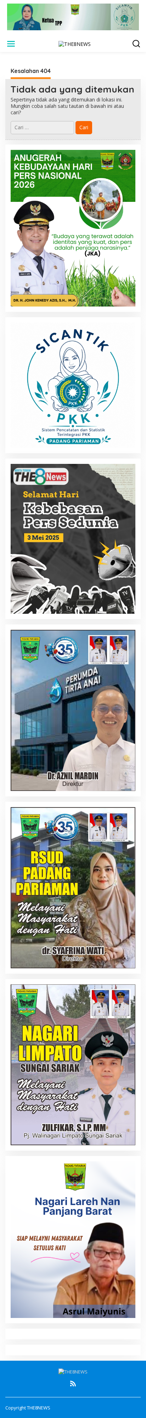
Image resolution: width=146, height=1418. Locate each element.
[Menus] (11, 44)
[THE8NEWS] (74, 43)
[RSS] (73, 1383)
